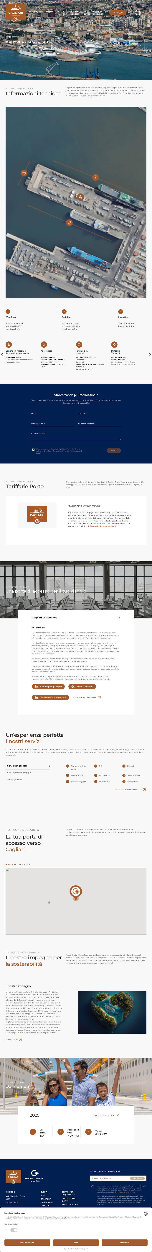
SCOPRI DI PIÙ (12, 1040)
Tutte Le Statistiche (104, 1115)
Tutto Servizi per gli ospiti (127, 790)
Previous (2, 354)
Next (149, 354)
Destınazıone (36, 11)
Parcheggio (118, 12)
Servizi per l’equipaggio (53, 697)
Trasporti (61, 11)
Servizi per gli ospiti (51, 686)
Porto (49, 11)
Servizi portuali (84, 686)
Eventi (44, 1192)
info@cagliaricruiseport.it (126, 1192)
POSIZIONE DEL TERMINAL (85, 697)
